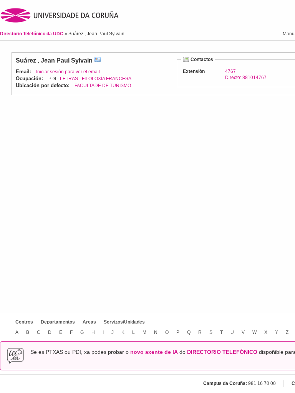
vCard (97, 60)
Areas (89, 322)
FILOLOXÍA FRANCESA (106, 78)
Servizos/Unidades (124, 322)
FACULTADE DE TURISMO (103, 85)
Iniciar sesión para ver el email (68, 71)
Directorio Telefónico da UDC (32, 33)
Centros (24, 322)
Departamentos (58, 322)
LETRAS (69, 78)
